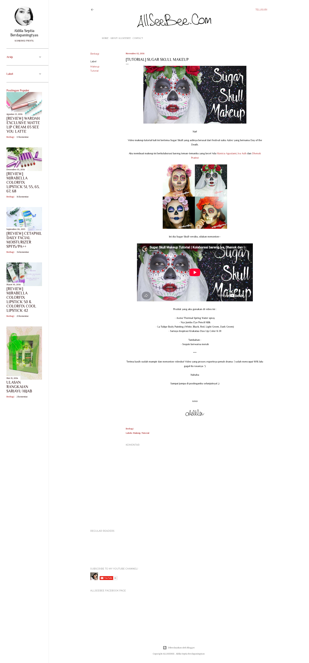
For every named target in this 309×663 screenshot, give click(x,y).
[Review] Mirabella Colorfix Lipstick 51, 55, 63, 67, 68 (22, 182)
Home (105, 38)
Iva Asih (242, 153)
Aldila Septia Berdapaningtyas (24, 32)
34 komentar (23, 252)
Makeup (94, 66)
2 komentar (22, 396)
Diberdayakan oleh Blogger (181, 647)
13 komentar (23, 137)
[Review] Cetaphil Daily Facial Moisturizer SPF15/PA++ (24, 240)
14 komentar (23, 196)
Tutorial (94, 70)
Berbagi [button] (94, 53)
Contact (138, 38)
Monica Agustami (227, 153)
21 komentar (23, 316)
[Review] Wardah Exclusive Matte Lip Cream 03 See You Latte (23, 125)
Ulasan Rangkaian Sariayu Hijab (19, 386)
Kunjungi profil (24, 40)
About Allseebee (120, 38)
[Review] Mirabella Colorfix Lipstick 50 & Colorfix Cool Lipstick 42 (21, 300)
